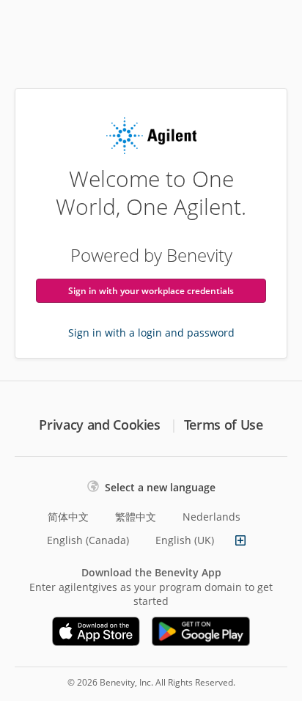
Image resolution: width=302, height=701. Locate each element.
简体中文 (68, 517)
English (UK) (184, 540)
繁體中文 (135, 517)
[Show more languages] (240, 540)
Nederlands (211, 517)
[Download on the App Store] (96, 631)
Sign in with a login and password (151, 333)
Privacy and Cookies (99, 424)
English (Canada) (88, 540)
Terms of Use (223, 424)
